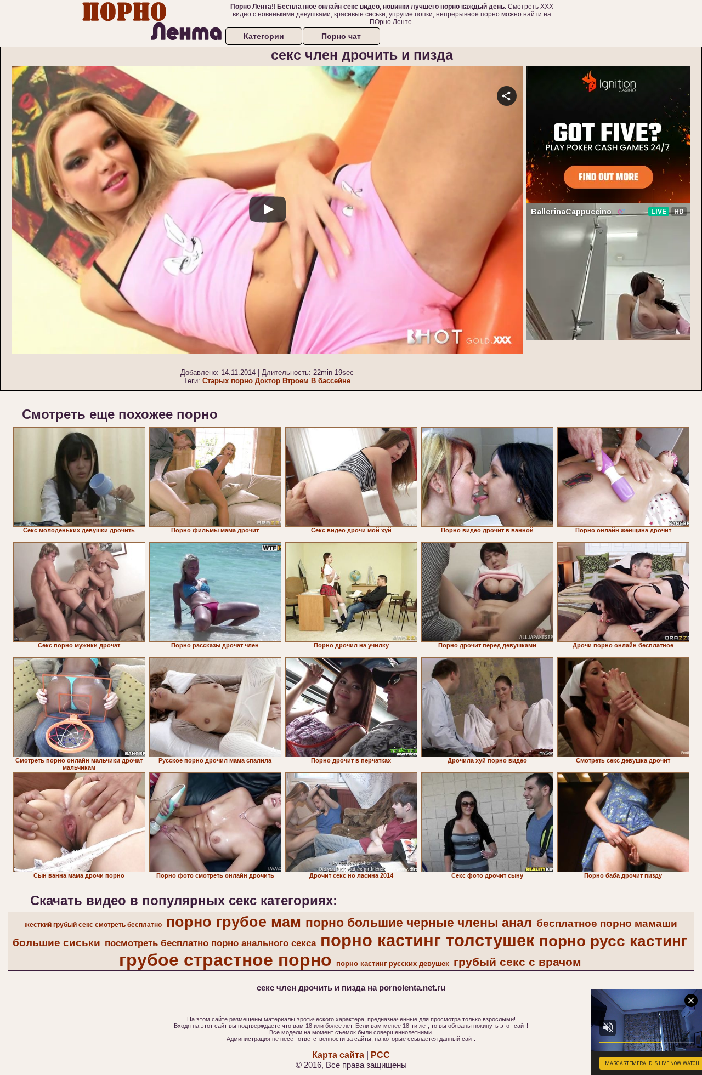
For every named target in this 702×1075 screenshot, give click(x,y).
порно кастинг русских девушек (392, 963)
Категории (264, 36)
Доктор (267, 381)
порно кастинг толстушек (427, 940)
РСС (380, 1055)
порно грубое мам (233, 922)
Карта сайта (338, 1055)
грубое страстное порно (225, 960)
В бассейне (330, 381)
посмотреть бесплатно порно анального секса (210, 942)
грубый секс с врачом (517, 962)
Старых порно (227, 381)
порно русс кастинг (613, 940)
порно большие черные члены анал (418, 922)
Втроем (295, 381)
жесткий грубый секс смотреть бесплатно (93, 925)
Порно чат (341, 36)
